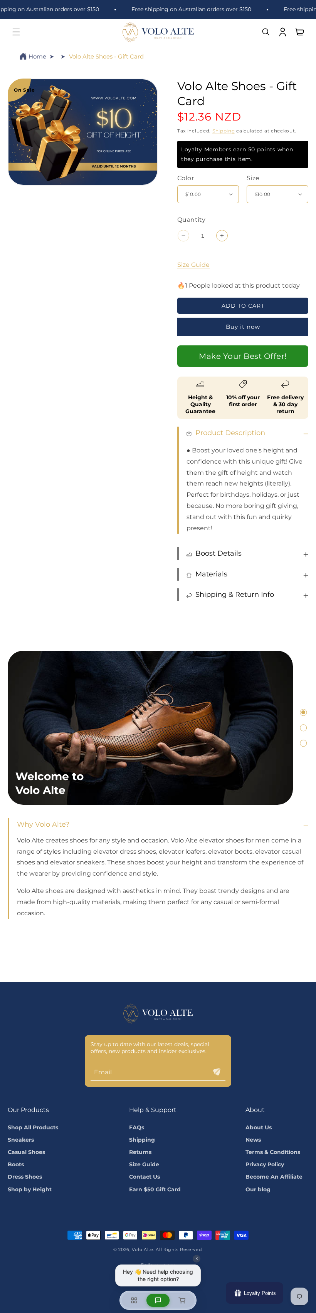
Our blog (258, 1189)
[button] (16, 31)
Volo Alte (142, 1249)
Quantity (191, 219)
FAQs (136, 1127)
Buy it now (243, 326)
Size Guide (193, 264)
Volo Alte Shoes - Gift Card (106, 56)
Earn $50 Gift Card (155, 1189)
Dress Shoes (25, 1176)
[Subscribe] (216, 1071)
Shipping (223, 131)
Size (253, 178)
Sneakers (21, 1139)
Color (185, 178)
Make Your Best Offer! (243, 356)
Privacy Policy (264, 1164)
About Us (258, 1127)
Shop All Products (33, 1127)
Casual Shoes (26, 1152)
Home (37, 56)
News (253, 1139)
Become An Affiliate (274, 1176)
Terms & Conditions (272, 1152)
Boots (16, 1164)
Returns (140, 1152)
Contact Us (144, 1176)
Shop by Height (30, 1189)
